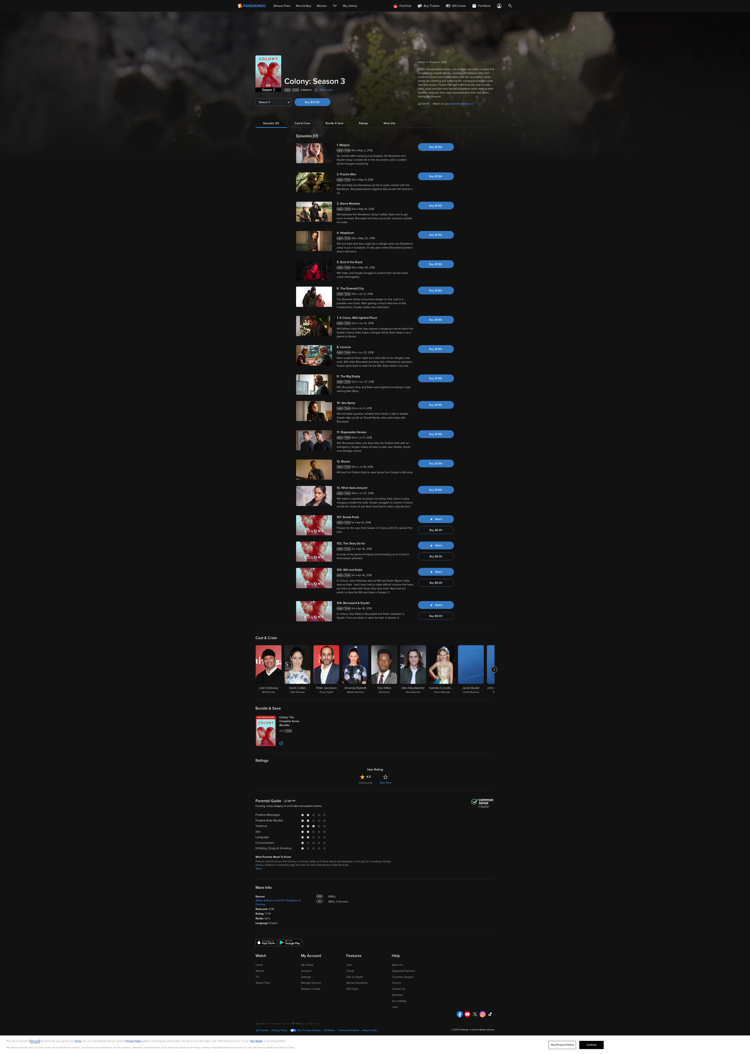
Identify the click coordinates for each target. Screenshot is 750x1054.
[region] (375, 1044)
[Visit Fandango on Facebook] (459, 1014)
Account (306, 971)
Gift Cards (352, 989)
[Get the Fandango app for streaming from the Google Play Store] (290, 942)
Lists (349, 965)
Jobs (395, 1007)
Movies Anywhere (357, 983)
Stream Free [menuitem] (281, 6)
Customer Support (402, 977)
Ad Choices (262, 1030)
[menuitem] (456, 6)
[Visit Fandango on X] (475, 1014)
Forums (396, 983)
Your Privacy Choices (309, 1030)
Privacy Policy (279, 1030)
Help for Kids (369, 1030)
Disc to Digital (354, 977)
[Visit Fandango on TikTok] (490, 1014)
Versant (35, 1041)
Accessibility (399, 1001)
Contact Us (398, 989)
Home (259, 965)
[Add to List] (281, 743)
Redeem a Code (311, 989)
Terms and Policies (348, 1030)
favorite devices (460, 103)
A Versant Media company (482, 1029)
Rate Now (385, 782)
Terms (77, 1041)
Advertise (397, 995)
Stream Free (263, 983)
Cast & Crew (302, 123)
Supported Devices (403, 971)
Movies (260, 971)
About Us (397, 965)
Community (365, 782)
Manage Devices (311, 983)
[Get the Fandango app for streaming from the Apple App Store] (266, 942)
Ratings (363, 123)
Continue (592, 1044)
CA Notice (329, 1030)
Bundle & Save (334, 123)
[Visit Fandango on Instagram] (482, 1014)
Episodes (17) (271, 123)
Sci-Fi (280, 900)
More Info (389, 123)
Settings (306, 977)
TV (257, 977)
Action (259, 900)
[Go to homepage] (252, 6)
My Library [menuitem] (350, 6)
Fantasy (260, 904)
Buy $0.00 (435, 530)
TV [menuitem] (335, 6)
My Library (307, 965)
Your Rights (256, 1041)
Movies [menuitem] (322, 6)
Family (350, 971)
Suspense (292, 900)
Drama (270, 900)
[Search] (510, 6)
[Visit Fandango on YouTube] (467, 1014)
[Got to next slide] (494, 669)
